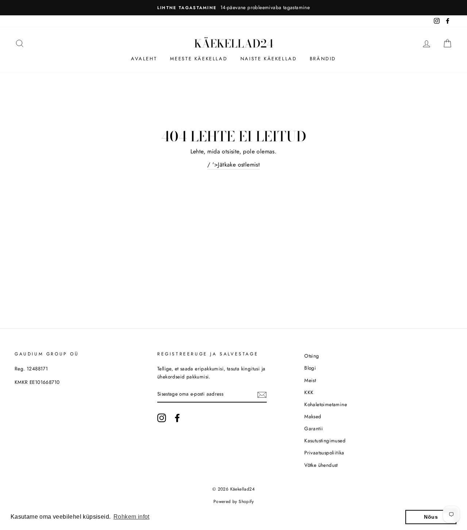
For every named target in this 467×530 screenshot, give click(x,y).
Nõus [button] (431, 517)
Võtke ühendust (321, 465)
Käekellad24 (233, 43)
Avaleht (144, 58)
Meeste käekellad (199, 58)
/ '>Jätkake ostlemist (233, 164)
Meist (310, 380)
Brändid (323, 58)
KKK (308, 392)
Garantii (313, 428)
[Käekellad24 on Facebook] (177, 417)
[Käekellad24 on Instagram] (161, 417)
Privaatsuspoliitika (324, 452)
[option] (233, 8)
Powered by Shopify (233, 501)
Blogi (310, 367)
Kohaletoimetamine (325, 404)
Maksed (312, 416)
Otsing (311, 355)
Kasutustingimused (325, 440)
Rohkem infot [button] (131, 517)
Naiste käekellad (268, 58)
